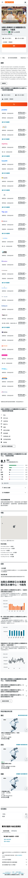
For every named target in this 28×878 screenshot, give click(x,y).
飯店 (13, 872)
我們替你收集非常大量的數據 (9, 862)
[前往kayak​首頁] (9, 2)
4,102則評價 (17, 32)
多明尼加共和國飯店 (6, 873)
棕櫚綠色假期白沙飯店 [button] (6, 763)
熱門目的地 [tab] (14, 831)
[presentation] (14, 591)
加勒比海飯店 (18, 872)
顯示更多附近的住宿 (22, 715)
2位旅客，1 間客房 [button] (7, 42)
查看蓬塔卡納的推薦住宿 (21, 774)
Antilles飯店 (14, 873)
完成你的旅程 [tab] (6, 831)
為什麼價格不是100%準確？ (9, 865)
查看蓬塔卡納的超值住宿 (21, 744)
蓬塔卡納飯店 (7, 841)
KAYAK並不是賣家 (6, 859)
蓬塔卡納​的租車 (7, 839)
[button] (2, 2)
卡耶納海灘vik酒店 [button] (5, 791)
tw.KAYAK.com (8, 872)
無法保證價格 (19, 855)
